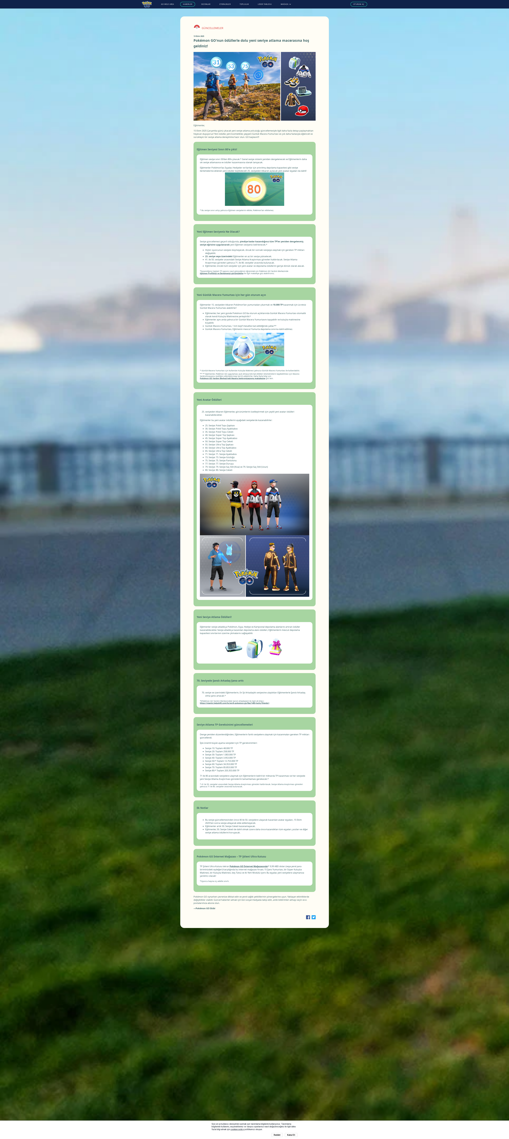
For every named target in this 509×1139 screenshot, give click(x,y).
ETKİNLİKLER (225, 4)
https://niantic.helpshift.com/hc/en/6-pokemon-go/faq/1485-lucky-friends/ (234, 703)
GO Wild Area (167, 4)
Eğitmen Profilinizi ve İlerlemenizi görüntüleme (221, 273)
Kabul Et (291, 1135)
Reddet (277, 1135)
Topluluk (244, 4)
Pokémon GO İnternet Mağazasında (249, 866)
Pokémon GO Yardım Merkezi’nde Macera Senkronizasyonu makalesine (232, 378)
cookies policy (237, 1129)
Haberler (187, 4)
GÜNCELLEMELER (212, 28)
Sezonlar (205, 4)
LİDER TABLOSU (265, 4)
